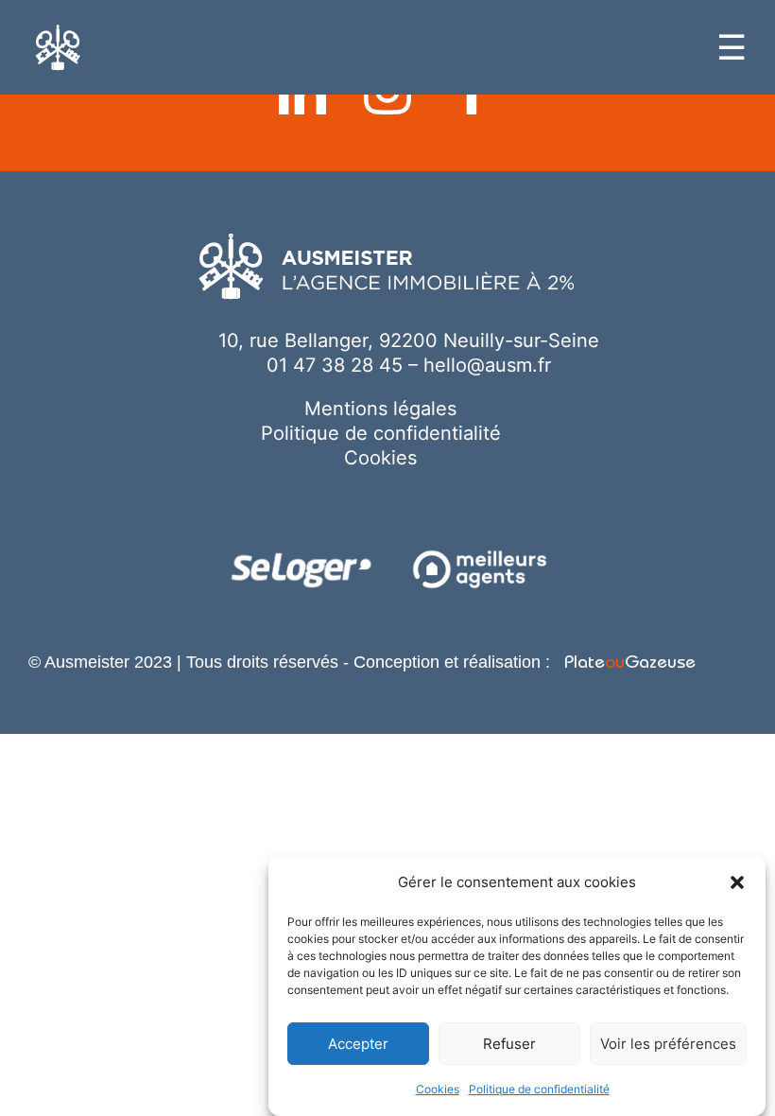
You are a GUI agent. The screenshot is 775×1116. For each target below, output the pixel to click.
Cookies (437, 1089)
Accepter (358, 1044)
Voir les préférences (668, 1044)
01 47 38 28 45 (335, 365)
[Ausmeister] (58, 48)
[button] (737, 882)
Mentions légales (380, 408)
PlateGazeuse (628, 664)
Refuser (509, 1044)
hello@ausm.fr (487, 365)
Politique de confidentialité (539, 1089)
